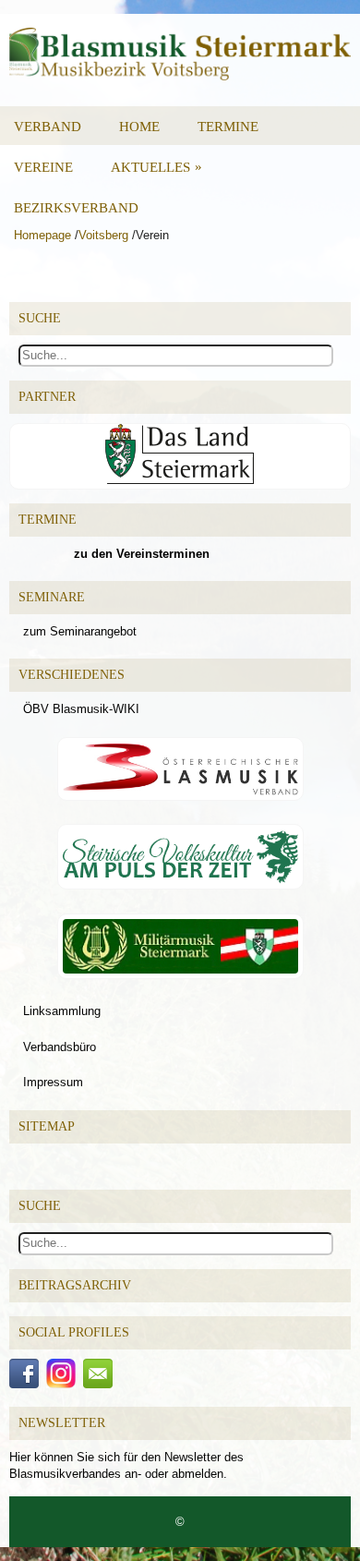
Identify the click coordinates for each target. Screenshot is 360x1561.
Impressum (53, 1082)
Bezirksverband (76, 207)
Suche (39, 1206)
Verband (47, 126)
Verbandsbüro (59, 1047)
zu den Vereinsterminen (142, 554)
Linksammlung (62, 1011)
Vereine (43, 167)
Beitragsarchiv (74, 1285)
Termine (228, 126)
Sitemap (46, 1126)
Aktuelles (156, 167)
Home (139, 126)
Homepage (42, 235)
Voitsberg (103, 235)
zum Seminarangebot (80, 631)
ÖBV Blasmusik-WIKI (81, 709)
